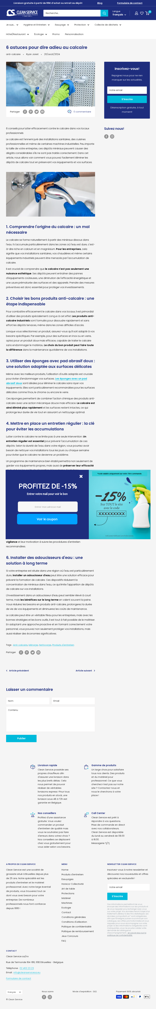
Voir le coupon (47, 519)
